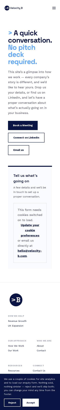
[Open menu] (54, 8)
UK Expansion (15, 325)
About (40, 345)
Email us (18, 150)
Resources (14, 370)
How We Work (16, 345)
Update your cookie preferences (30, 230)
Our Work (13, 350)
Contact (41, 350)
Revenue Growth (17, 321)
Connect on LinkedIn (26, 137)
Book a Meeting (23, 125)
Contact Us (39, 370)
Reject (12, 402)
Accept (30, 402)
